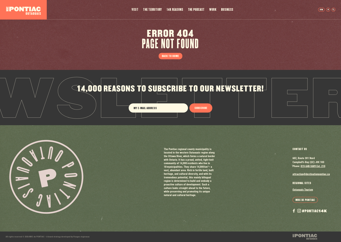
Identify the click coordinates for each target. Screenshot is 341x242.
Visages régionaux (81, 237)
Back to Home (170, 56)
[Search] (333, 10)
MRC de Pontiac (305, 200)
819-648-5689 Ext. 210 (313, 166)
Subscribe (200, 108)
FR (321, 10)
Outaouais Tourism (303, 189)
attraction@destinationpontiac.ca (311, 174)
